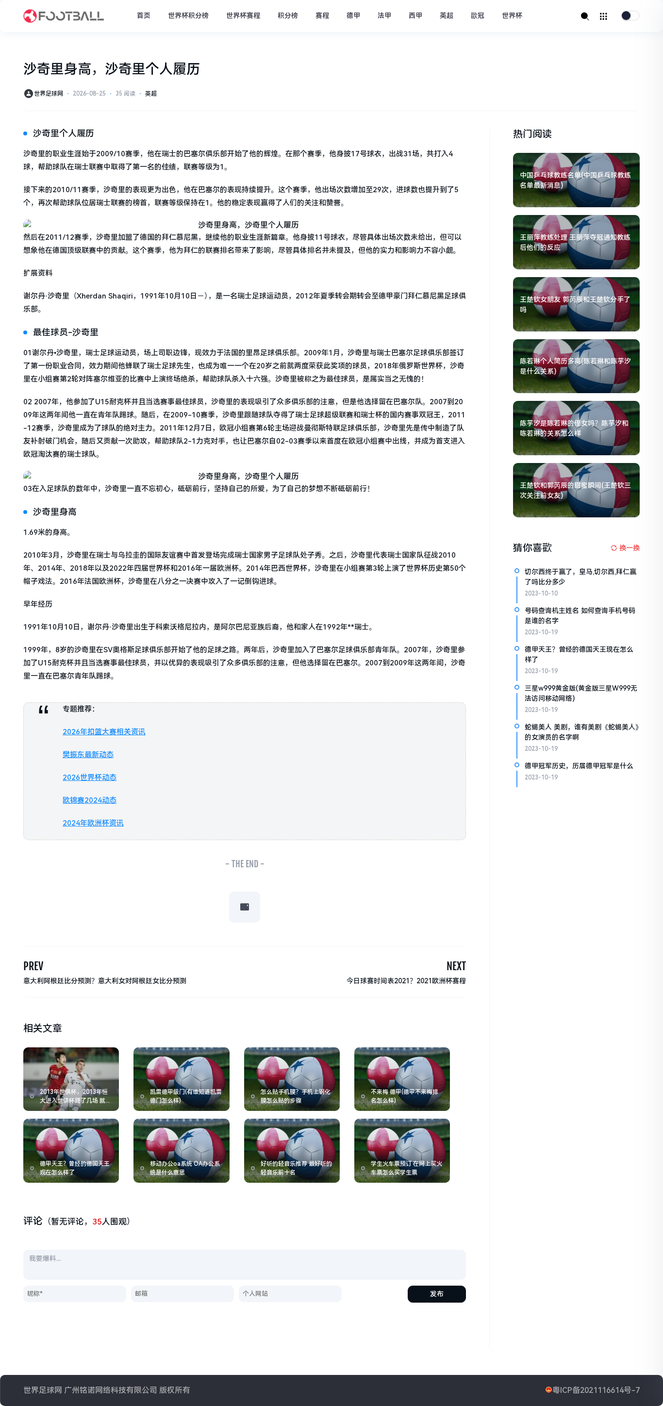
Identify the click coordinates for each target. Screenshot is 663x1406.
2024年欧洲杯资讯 (93, 823)
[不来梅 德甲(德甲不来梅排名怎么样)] (402, 1079)
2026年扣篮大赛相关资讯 (104, 732)
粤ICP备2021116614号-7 (596, 1390)
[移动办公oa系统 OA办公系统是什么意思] (181, 1150)
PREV (33, 966)
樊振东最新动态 (88, 754)
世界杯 (512, 15)
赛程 (322, 15)
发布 (437, 1294)
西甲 (415, 15)
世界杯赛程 (243, 15)
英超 (446, 15)
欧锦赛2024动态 (89, 800)
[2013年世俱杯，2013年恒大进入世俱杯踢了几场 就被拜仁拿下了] (71, 1079)
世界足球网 (48, 93)
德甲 (353, 15)
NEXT (456, 966)
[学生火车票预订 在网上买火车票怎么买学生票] (402, 1150)
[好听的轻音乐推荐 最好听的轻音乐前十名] (292, 1150)
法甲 (384, 15)
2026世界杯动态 (89, 777)
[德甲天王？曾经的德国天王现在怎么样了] (71, 1150)
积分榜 (288, 15)
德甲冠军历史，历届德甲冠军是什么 (579, 766)
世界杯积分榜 (188, 15)
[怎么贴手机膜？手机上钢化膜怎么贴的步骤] (292, 1079)
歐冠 (477, 15)
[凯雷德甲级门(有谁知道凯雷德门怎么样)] (181, 1079)
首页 (143, 15)
